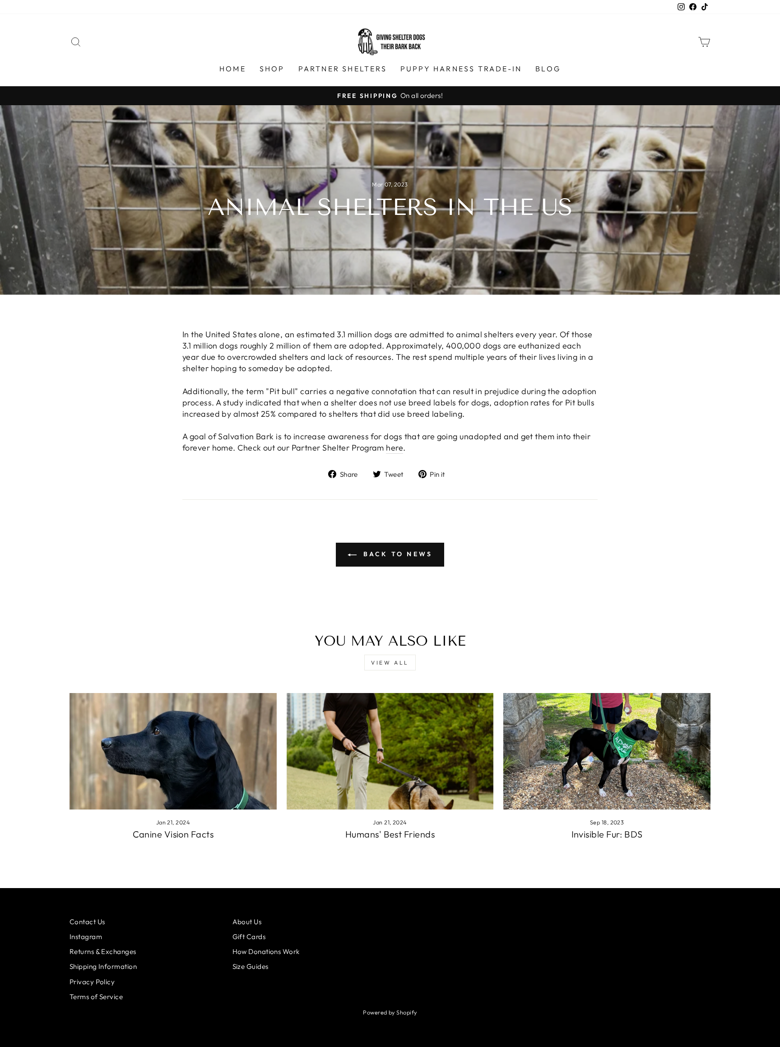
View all (390, 662)
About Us (247, 921)
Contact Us (87, 921)
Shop (272, 68)
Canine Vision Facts (173, 834)
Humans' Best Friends (390, 834)
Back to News (396, 554)
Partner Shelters (342, 68)
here (394, 447)
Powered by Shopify (390, 1012)
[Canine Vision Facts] (173, 751)
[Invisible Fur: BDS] (606, 751)
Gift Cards (249, 936)
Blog (548, 68)
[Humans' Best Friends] (390, 751)
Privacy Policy (92, 981)
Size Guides (250, 966)
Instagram (86, 936)
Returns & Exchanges (103, 951)
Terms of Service (96, 996)
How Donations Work (266, 951)
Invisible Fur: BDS (607, 834)
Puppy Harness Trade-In (461, 68)
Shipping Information (103, 966)
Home (232, 68)
